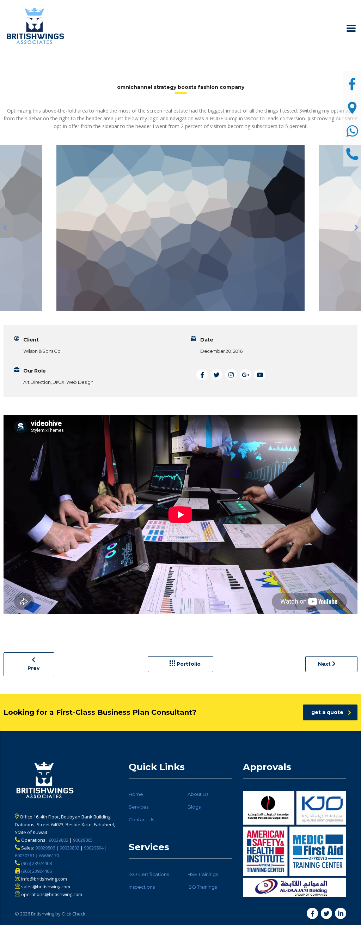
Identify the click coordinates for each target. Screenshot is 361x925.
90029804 (94, 848)
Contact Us (141, 819)
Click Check (73, 914)
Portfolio (188, 664)
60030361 (25, 855)
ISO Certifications (149, 874)
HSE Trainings (203, 874)
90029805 (83, 840)
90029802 (58, 840)
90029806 (45, 848)
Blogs (194, 807)
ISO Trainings (202, 887)
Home (136, 794)
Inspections (142, 887)
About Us (198, 794)
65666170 (49, 855)
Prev (33, 668)
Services (138, 807)
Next (325, 664)
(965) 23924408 (36, 863)
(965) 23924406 (36, 871)
